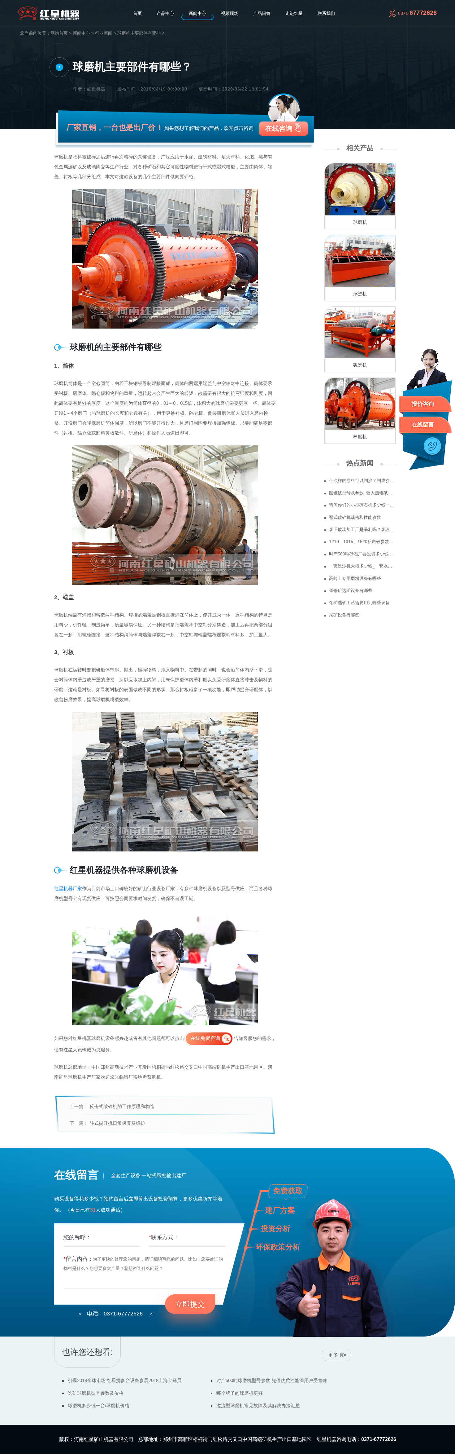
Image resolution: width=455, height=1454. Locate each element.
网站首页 (59, 33)
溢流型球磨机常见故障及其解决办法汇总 (258, 1405)
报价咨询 (423, 404)
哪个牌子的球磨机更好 (239, 1393)
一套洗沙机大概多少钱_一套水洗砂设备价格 (362, 565)
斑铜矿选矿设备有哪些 (350, 590)
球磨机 (360, 222)
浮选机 (360, 293)
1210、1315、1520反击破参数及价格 (362, 541)
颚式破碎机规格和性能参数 (355, 517)
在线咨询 (278, 128)
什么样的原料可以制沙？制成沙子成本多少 (362, 480)
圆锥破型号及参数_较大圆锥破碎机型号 (362, 492)
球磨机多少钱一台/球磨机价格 (98, 1405)
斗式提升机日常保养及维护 (117, 1123)
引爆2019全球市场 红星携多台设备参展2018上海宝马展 (125, 1380)
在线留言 (423, 425)
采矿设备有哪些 (344, 614)
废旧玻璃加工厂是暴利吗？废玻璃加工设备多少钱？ (362, 529)
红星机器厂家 (68, 888)
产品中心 (165, 13)
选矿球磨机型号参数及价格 (96, 1393)
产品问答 (262, 13)
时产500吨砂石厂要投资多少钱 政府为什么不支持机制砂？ (362, 553)
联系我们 (326, 13)
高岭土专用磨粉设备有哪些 (355, 578)
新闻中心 (197, 13)
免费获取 (288, 1191)
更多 (333, 1355)
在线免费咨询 (205, 1038)
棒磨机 (360, 436)
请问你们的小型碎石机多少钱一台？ (362, 504)
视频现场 (229, 13)
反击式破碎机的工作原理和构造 (121, 1106)
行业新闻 (103, 33)
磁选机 (360, 365)
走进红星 (294, 13)
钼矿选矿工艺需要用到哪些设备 (359, 602)
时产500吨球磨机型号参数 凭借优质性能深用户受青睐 (271, 1380)
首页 (137, 13)
